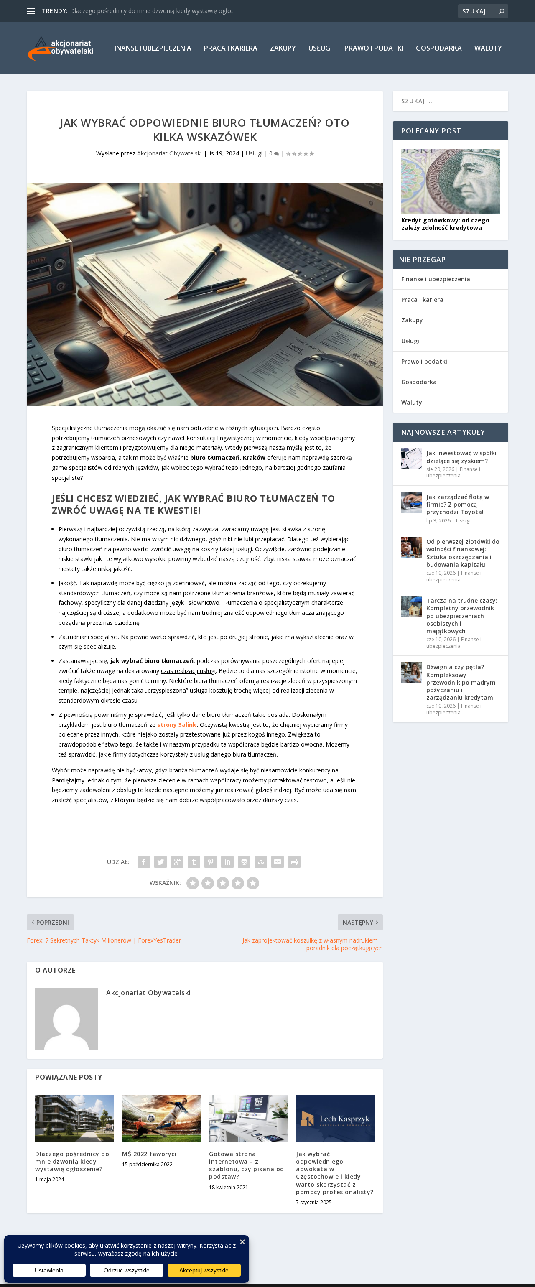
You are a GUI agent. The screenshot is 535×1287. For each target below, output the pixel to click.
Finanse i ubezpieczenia (151, 49)
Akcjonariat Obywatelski (169, 153)
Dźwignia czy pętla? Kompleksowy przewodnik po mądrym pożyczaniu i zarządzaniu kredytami (461, 682)
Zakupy (283, 49)
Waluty (488, 49)
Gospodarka (439, 49)
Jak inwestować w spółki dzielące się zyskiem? (461, 456)
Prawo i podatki (373, 49)
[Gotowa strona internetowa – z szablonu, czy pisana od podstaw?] (248, 1118)
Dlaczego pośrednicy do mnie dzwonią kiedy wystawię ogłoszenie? (72, 1161)
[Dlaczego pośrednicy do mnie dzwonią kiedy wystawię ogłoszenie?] (74, 1118)
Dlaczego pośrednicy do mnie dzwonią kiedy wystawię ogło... (152, 11)
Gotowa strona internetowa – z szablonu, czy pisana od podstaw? (246, 1165)
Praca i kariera (230, 49)
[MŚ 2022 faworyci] (161, 1118)
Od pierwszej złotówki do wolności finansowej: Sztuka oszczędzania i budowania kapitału (462, 553)
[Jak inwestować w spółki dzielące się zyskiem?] (411, 458)
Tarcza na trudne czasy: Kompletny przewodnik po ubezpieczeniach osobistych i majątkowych (461, 615)
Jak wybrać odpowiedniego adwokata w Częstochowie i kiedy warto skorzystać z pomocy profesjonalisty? (335, 1173)
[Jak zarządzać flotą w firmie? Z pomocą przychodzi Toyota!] (411, 502)
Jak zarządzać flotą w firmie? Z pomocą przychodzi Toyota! (457, 504)
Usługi (320, 49)
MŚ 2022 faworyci (149, 1154)
